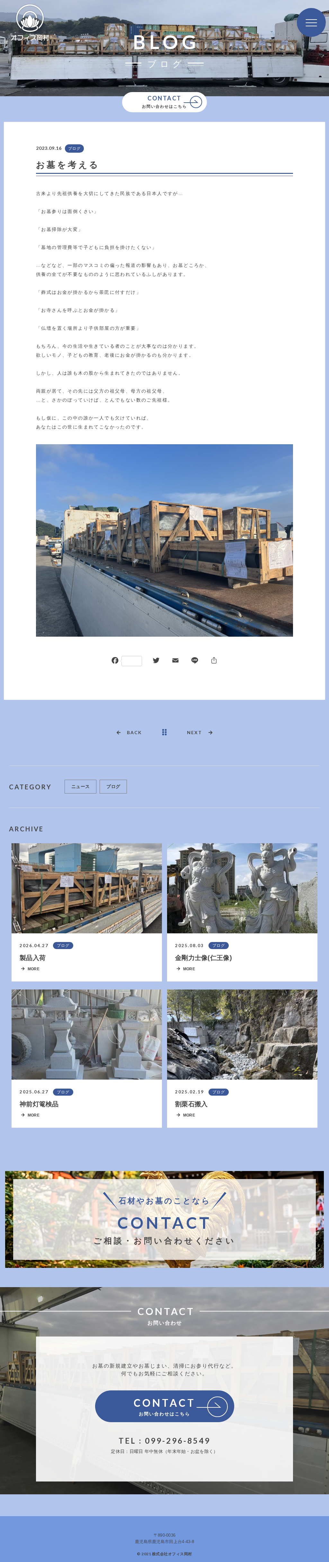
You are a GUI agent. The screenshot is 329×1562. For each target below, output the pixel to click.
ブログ (74, 148)
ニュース (80, 786)
